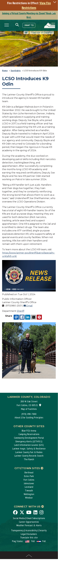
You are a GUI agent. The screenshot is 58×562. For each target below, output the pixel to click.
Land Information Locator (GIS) (29, 444)
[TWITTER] (33, 317)
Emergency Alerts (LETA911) (29, 441)
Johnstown (29, 483)
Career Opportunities (29, 521)
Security (43, 530)
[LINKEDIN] (27, 317)
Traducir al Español (42, 32)
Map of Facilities (29, 409)
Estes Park (29, 476)
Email (29, 305)
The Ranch (29, 459)
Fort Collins (29, 479)
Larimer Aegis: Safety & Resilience (29, 448)
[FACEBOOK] (22, 317)
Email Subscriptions (36, 518)
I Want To (29, 25)
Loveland (29, 486)
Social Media (19, 518)
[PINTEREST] (39, 317)
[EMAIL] (16, 317)
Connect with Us (27, 506)
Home (5, 70)
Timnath (29, 490)
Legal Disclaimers (29, 534)
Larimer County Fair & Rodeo (29, 452)
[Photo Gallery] (26, 32)
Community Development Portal (29, 437)
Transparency (17, 530)
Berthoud (29, 472)
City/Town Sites (27, 468)
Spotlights (16, 70)
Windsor (29, 497)
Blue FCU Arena (29, 430)
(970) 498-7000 (28, 414)
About (17, 417)
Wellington (29, 494)
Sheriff (20, 311)
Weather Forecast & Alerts (29, 525)
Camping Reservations (29, 434)
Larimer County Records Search (29, 455)
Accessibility (31, 530)
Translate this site (29, 537)
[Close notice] (55, 2)
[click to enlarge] (29, 275)
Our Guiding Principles (32, 417)
